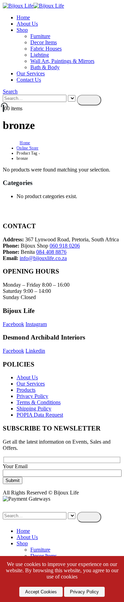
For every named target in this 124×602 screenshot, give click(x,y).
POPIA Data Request (40, 415)
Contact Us (29, 80)
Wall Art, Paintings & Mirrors (62, 61)
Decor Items (43, 42)
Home (23, 17)
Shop (22, 30)
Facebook (13, 324)
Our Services (31, 73)
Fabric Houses (46, 49)
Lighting (39, 55)
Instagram (36, 324)
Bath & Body (45, 67)
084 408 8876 (51, 252)
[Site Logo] (33, 6)
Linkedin (35, 351)
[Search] (89, 100)
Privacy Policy (32, 396)
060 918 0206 (65, 246)
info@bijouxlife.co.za (43, 258)
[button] (10, 91)
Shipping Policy (34, 408)
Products (26, 390)
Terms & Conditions (39, 402)
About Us (27, 24)
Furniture (40, 36)
